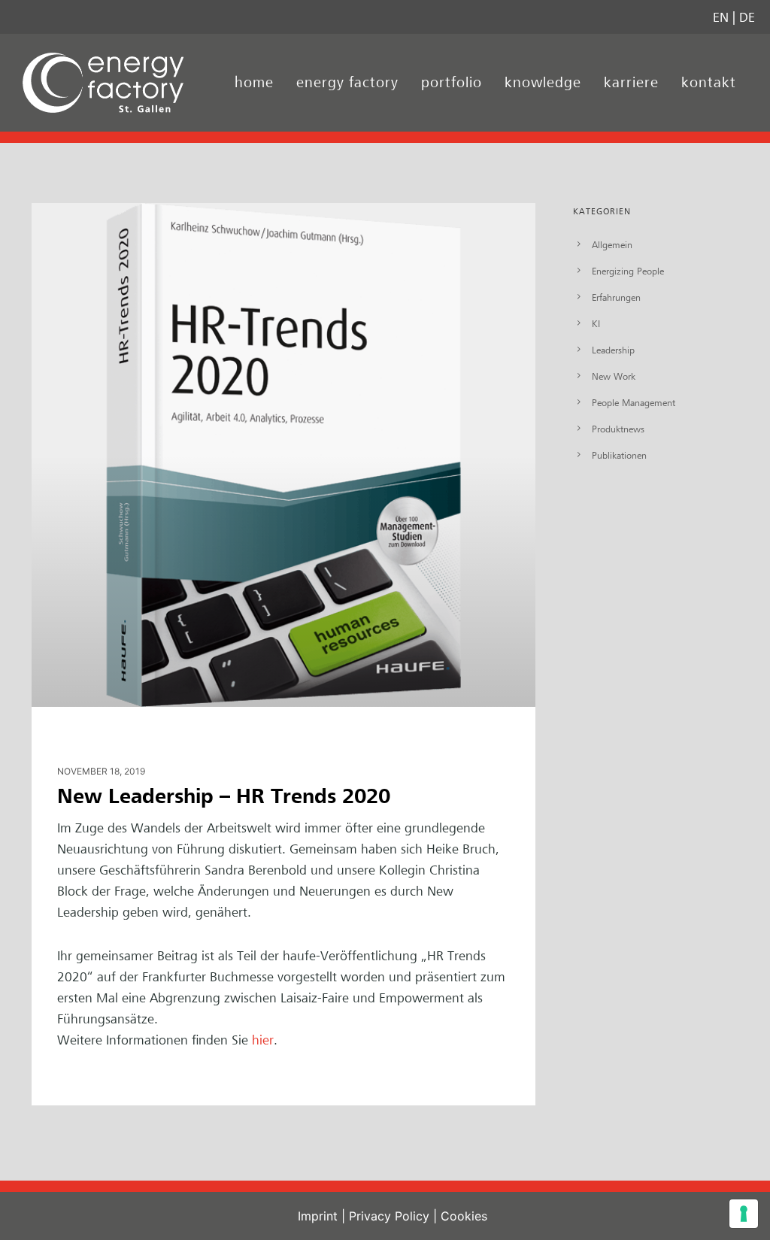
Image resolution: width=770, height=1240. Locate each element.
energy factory (347, 82)
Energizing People (628, 271)
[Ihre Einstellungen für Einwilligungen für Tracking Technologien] (743, 1213)
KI (596, 323)
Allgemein (612, 244)
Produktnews (618, 429)
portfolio (451, 82)
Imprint (318, 1215)
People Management (633, 402)
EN (721, 17)
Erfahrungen (616, 297)
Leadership (613, 350)
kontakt (708, 82)
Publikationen (619, 455)
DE (747, 17)
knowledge (543, 82)
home (254, 82)
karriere (631, 82)
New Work (613, 376)
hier (263, 1039)
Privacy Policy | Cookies (418, 1215)
